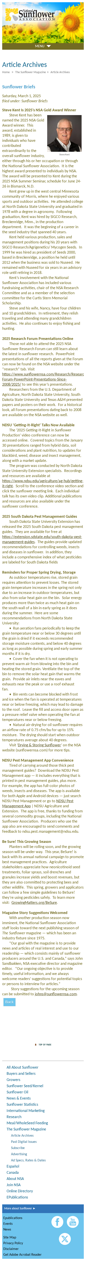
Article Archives (22, 1136)
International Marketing (26, 1111)
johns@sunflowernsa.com (56, 994)
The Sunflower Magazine (26, 1129)
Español (13, 1166)
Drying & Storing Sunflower (39, 745)
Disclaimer (11, 1249)
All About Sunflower (22, 1068)
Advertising (19, 1154)
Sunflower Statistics (22, 1105)
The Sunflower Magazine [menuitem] (30, 72)
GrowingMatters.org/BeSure (34, 903)
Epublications (12, 1218)
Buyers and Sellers (21, 1074)
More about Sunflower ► (19, 1208)
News (7, 1229)
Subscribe (18, 1148)
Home (6, 72)
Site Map (9, 1237)
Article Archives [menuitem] (60, 72)
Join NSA (14, 1185)
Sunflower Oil (17, 1092)
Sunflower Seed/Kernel (25, 1086)
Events (8, 1224)
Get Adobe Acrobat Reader (22, 1255)
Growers (13, 1080)
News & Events (19, 1098)
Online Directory (20, 1191)
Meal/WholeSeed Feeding (27, 1123)
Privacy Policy (13, 1243)
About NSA (15, 1179)
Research (14, 1117)
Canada (13, 1173)
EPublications (17, 1197)
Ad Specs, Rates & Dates (28, 1160)
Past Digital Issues (24, 1142)
